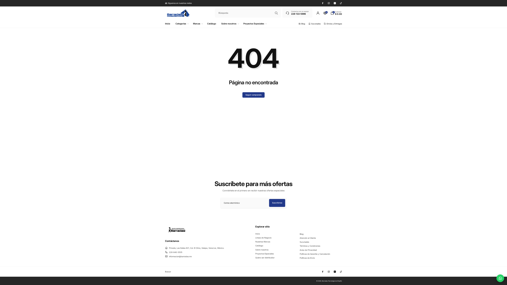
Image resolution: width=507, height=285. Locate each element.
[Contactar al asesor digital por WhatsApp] (500, 278)
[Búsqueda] (276, 13)
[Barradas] (177, 233)
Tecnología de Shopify (335, 281)
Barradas (325, 281)
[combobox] (248, 13)
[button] (336, 13)
